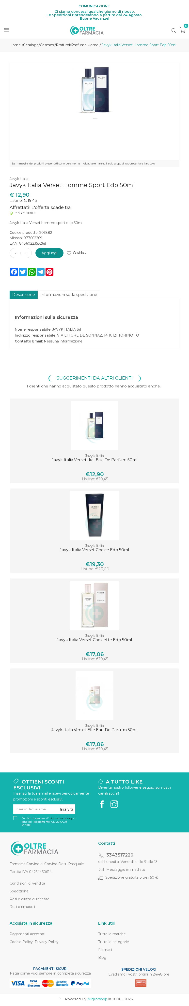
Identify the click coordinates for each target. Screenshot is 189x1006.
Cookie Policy (21, 942)
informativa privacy (60, 818)
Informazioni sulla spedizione (68, 294)
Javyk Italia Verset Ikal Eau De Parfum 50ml (95, 460)
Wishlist (79, 252)
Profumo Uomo (84, 45)
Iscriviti (66, 809)
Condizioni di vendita (27, 883)
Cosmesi (47, 45)
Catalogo (31, 45)
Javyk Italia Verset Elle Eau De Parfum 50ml (94, 729)
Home (15, 45)
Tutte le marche (112, 934)
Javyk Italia (19, 179)
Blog (102, 957)
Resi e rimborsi (22, 906)
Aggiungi (49, 253)
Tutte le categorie (113, 942)
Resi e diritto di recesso (29, 899)
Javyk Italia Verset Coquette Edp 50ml (94, 639)
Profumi (63, 45)
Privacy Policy (47, 942)
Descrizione (23, 294)
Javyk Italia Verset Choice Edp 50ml (94, 549)
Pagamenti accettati (27, 934)
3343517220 (119, 855)
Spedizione (19, 891)
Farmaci (105, 949)
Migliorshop (97, 999)
